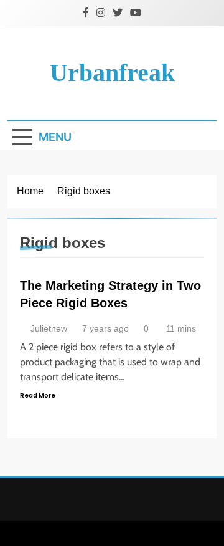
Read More (37, 395)
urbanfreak (112, 73)
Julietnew (48, 328)
